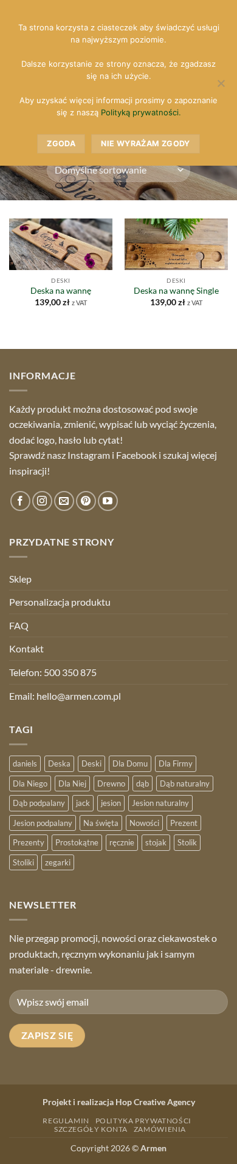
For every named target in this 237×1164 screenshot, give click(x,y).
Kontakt (26, 648)
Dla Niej (72, 783)
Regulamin (66, 1120)
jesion (111, 803)
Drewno (111, 783)
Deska (59, 763)
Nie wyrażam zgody (145, 143)
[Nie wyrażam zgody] (220, 86)
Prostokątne (76, 842)
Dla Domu (130, 763)
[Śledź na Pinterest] (86, 501)
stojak (156, 842)
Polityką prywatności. (141, 112)
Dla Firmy (176, 763)
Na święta (100, 823)
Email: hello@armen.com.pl (65, 696)
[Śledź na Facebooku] (20, 501)
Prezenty (28, 842)
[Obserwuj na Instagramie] (42, 501)
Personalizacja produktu (60, 601)
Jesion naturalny (160, 803)
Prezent (183, 823)
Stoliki (23, 862)
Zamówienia (160, 1129)
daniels (25, 763)
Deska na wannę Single (176, 291)
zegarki (57, 862)
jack (83, 803)
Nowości (144, 823)
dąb (142, 783)
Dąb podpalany (39, 803)
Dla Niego (30, 783)
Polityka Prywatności (143, 1120)
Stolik (187, 842)
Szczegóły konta (91, 1129)
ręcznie (121, 842)
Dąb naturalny (185, 783)
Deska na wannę (60, 291)
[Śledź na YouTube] (108, 501)
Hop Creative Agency (155, 1102)
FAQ (19, 625)
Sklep (20, 578)
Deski (91, 763)
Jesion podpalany (42, 823)
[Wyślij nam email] (64, 501)
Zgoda (61, 143)
